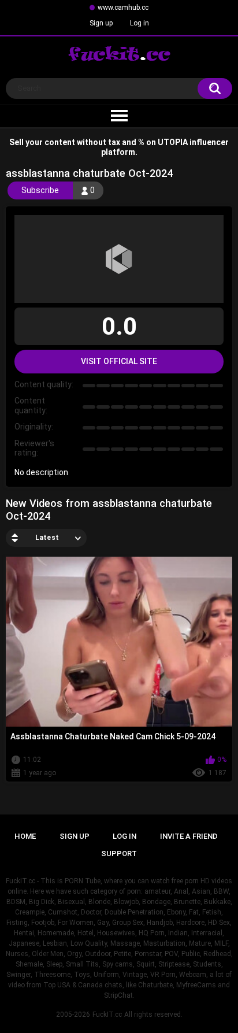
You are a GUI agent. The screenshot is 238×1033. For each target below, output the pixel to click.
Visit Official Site (119, 361)
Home (25, 836)
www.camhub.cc (123, 7)
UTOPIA (173, 142)
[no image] (119, 259)
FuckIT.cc (107, 1014)
